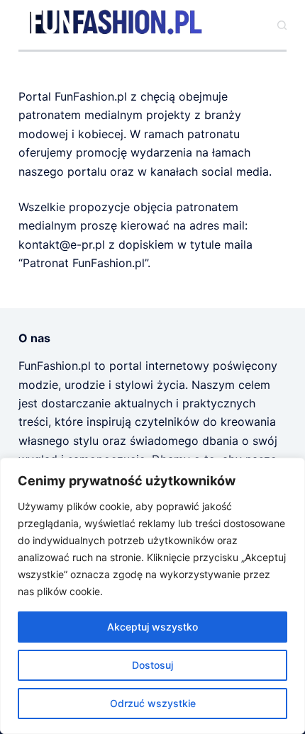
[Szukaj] (282, 25)
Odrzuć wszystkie (153, 703)
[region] (152, 596)
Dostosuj (152, 665)
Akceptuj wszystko (152, 627)
